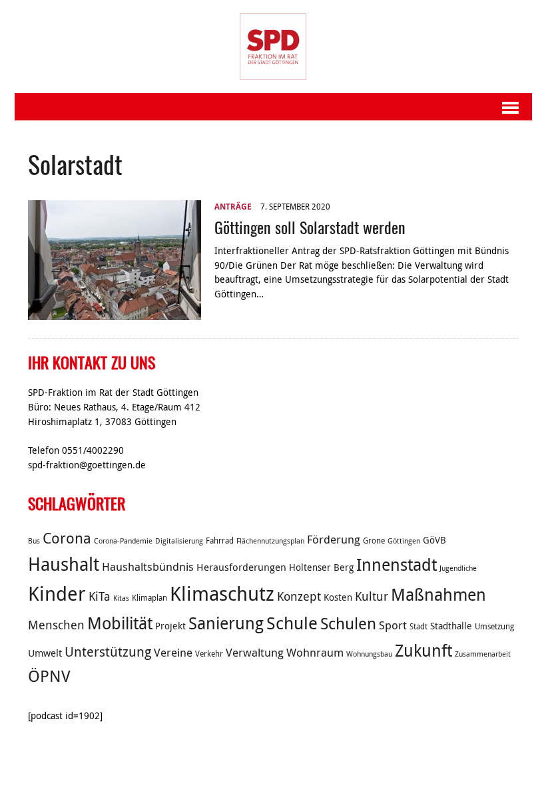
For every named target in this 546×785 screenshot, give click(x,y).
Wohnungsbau (369, 654)
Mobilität (119, 623)
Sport (393, 625)
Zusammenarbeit (483, 654)
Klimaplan (149, 597)
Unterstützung (108, 652)
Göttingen (404, 541)
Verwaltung (255, 652)
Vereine (173, 652)
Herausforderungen (241, 566)
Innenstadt (396, 564)
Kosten (338, 597)
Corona (67, 538)
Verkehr (209, 653)
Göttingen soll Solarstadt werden (310, 227)
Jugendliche (458, 568)
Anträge (233, 206)
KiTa (100, 596)
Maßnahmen (438, 594)
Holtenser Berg (321, 567)
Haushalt (63, 564)
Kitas (121, 598)
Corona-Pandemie (123, 541)
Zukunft (423, 650)
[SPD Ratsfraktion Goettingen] (273, 46)
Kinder (57, 593)
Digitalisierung (179, 541)
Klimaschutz (222, 593)
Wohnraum (315, 652)
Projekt (170, 626)
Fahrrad (220, 540)
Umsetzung (494, 626)
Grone (374, 540)
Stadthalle (451, 626)
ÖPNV (49, 676)
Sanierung (226, 623)
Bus (34, 541)
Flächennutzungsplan (270, 541)
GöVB (434, 540)
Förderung (333, 539)
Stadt (418, 626)
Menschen (56, 625)
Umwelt (45, 652)
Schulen (348, 623)
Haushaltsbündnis (148, 566)
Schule (292, 623)
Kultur (371, 596)
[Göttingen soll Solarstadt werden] (114, 313)
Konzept (299, 596)
